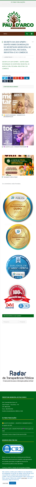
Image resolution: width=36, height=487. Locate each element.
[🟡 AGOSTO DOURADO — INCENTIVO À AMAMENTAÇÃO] (18, 103)
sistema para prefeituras (23, 457)
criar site (13, 457)
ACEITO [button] (12, 483)
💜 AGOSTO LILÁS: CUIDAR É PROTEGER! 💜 (17, 4)
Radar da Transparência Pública (21, 467)
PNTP (9, 467)
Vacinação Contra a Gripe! (10, 177)
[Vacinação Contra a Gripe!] (18, 165)
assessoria (14, 459)
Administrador (8, 57)
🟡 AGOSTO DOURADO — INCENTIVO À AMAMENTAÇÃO (16, 423)
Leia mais (24, 478)
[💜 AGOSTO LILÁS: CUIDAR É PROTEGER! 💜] (18, 135)
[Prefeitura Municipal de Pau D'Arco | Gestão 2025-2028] (18, 20)
